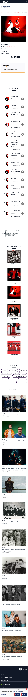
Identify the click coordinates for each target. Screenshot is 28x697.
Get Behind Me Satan (14, 282)
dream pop (13, 370)
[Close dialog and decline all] (27, 689)
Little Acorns (14, 178)
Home (2, 672)
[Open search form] (26, 2)
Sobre (2, 674)
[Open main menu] (23, 2)
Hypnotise (13, 185)
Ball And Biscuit (15, 162)
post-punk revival (19, 376)
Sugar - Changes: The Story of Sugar (11, 604)
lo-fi (24, 373)
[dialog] (14, 692)
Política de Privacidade (6, 677)
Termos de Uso (4, 680)
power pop (13, 379)
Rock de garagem (10, 230)
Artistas (7, 12)
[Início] (6, 1)
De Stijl (14, 336)
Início (2, 12)
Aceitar (23, 694)
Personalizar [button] (3, 694)
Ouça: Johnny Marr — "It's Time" (10, 415)
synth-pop (22, 382)
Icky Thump (14, 263)
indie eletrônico (6, 373)
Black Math (14, 105)
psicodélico (22, 379)
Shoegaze (12, 382)
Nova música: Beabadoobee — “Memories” (12, 496)
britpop (4, 370)
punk (4, 382)
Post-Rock (4, 379)
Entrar (25, 669)
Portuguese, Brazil (6, 684)
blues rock (15, 233)
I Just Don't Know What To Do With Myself (15, 123)
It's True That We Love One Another (15, 212)
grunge (23, 370)
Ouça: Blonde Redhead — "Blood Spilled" (12, 630)
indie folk (16, 373)
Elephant (18, 230)
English (3, 687)
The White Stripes (15, 12)
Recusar (17, 694)
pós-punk (6, 376)
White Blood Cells (14, 318)
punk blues (8, 233)
